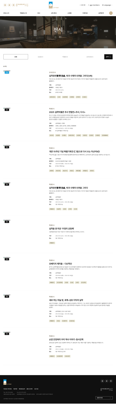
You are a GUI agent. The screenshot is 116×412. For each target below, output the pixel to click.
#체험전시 (85, 170)
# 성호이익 (64, 321)
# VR (59, 97)
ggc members (95, 5)
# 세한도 (64, 135)
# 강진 (71, 282)
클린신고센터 (30, 389)
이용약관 (15, 389)
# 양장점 (97, 135)
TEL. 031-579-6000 (8, 392)
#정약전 (51, 170)
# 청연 (64, 209)
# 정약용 (72, 97)
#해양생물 (78, 170)
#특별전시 (52, 209)
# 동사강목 (67, 356)
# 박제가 (78, 97)
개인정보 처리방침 (7, 389)
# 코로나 (84, 97)
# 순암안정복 (59, 356)
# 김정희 (58, 135)
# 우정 (70, 209)
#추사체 (51, 135)
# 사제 (75, 209)
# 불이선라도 (71, 135)
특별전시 (65, 57)
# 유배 (66, 282)
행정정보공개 (22, 389)
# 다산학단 (83, 282)
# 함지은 (85, 135)
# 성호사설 (72, 321)
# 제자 (77, 282)
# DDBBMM (105, 135)
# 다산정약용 (59, 282)
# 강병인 (79, 135)
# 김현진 (91, 135)
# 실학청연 (65, 97)
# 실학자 (59, 209)
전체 (15, 57)
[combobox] (104, 397)
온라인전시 (90, 57)
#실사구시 (65, 170)
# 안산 (58, 321)
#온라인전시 (52, 97)
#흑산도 (71, 170)
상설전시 (40, 57)
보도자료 (36, 389)
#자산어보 (58, 170)
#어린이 (92, 170)
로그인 (83, 5)
